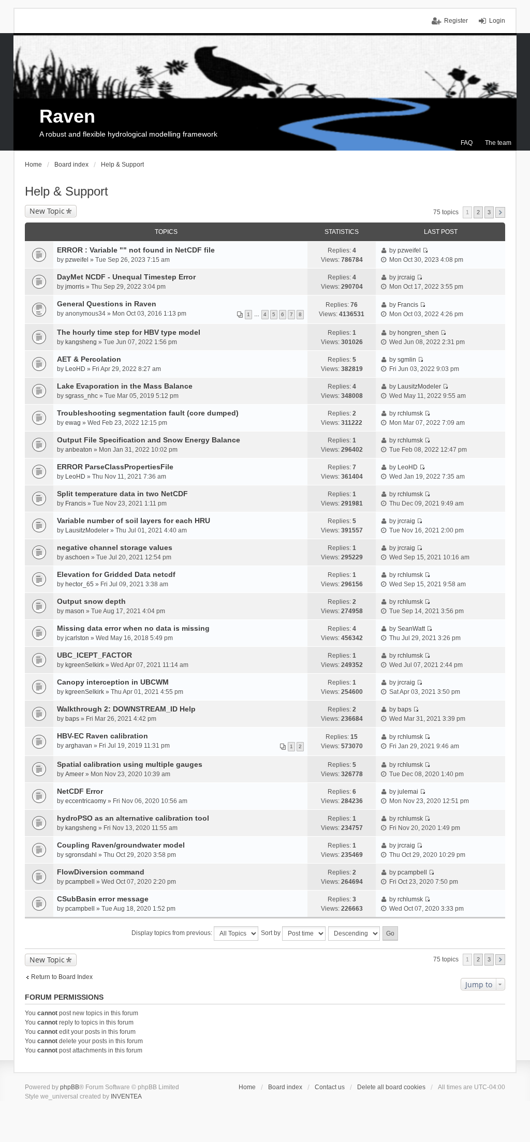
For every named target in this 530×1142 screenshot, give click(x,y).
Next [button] (500, 212)
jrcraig (406, 277)
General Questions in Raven (106, 304)
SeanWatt (411, 628)
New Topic (47, 211)
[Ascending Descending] (354, 933)
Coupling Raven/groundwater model (121, 845)
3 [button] (489, 212)
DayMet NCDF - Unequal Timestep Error (126, 277)
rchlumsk (410, 413)
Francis (408, 304)
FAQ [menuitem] (467, 142)
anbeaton (78, 449)
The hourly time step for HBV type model (128, 332)
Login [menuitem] (497, 20)
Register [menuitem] (456, 20)
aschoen (77, 557)
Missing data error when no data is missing (133, 628)
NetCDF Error (80, 791)
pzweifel (77, 259)
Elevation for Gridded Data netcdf (116, 574)
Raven (67, 116)
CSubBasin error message (103, 899)
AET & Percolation (89, 359)
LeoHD (75, 369)
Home (247, 1087)
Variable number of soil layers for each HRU (133, 520)
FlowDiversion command (100, 872)
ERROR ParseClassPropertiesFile (115, 467)
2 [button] (478, 212)
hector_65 (79, 584)
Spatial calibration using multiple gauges (129, 764)
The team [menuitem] (498, 142)
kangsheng (81, 342)
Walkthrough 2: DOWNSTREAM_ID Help (126, 709)
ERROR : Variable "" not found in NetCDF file (136, 250)
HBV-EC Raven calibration (102, 736)
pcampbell (80, 881)
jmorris (74, 286)
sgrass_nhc (81, 395)
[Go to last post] (425, 250)
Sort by (271, 933)
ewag (73, 422)
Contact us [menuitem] (330, 1087)
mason (74, 611)
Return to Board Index (62, 977)
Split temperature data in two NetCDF (122, 494)
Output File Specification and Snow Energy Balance (148, 440)
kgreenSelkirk (84, 665)
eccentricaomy (85, 801)
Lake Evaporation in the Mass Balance (125, 386)
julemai (408, 791)
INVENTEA (126, 1096)
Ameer (74, 774)
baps (72, 718)
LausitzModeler (419, 386)
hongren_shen (418, 332)
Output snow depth (91, 601)
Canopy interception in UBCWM (113, 682)
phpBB (69, 1087)
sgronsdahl (81, 854)
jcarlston (77, 638)
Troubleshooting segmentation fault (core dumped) (148, 413)
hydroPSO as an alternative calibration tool (133, 818)
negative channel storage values (114, 547)
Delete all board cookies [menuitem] (391, 1087)
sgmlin (407, 359)
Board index (285, 1087)
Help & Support (66, 191)
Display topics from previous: (172, 933)
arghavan (78, 745)
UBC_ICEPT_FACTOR (94, 655)
